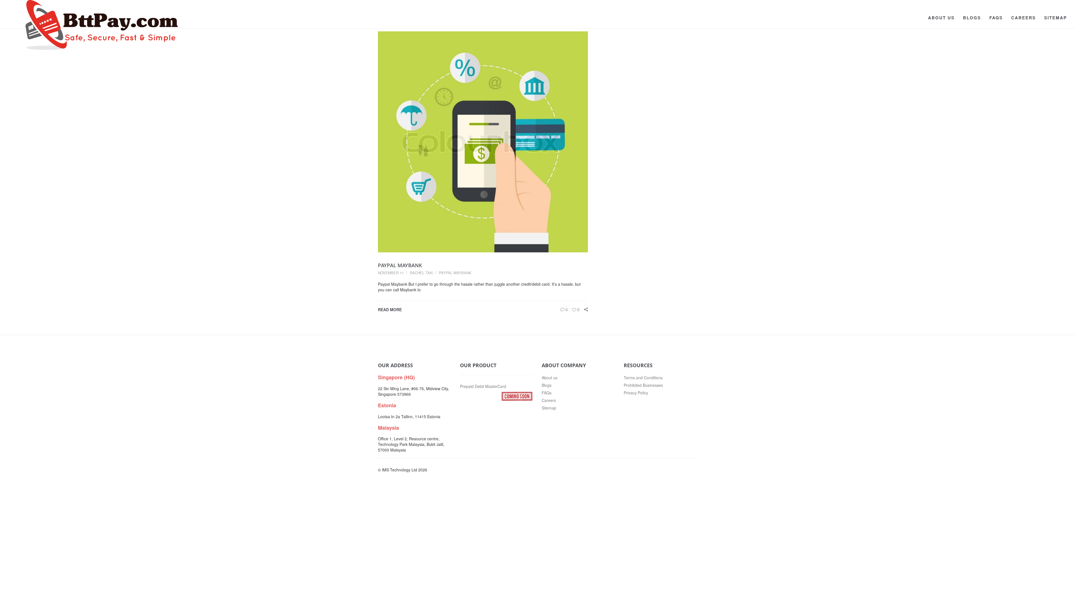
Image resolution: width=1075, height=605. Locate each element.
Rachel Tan (421, 272)
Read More (390, 309)
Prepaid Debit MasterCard (483, 386)
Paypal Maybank (400, 265)
